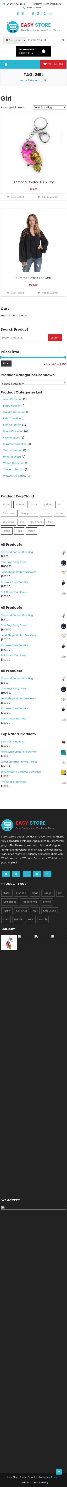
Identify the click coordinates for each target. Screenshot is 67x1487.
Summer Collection (15, 444)
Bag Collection (12, 405)
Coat (34, 504)
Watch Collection (13, 463)
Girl (59, 504)
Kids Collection (12, 418)
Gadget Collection (14, 412)
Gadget (47, 504)
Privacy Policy (41, 1482)
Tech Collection (12, 450)
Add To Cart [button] (17, 197)
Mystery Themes (50, 1477)
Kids (22, 522)
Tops (19, 530)
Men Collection (12, 424)
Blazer (6, 504)
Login (50, 13)
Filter (6, 363)
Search (55, 337)
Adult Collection (12, 399)
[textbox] (33, 383)
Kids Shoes (36, 522)
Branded (20, 504)
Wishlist (26, 1482)
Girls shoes (9, 513)
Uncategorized (12, 456)
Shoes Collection (13, 431)
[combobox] (33, 382)
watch (31, 530)
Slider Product (11, 437)
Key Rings (8, 522)
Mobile (6, 530)
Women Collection (14, 476)
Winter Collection (13, 469)
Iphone (46, 513)
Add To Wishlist (49, 197)
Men (50, 522)
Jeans (59, 513)
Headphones (28, 513)
